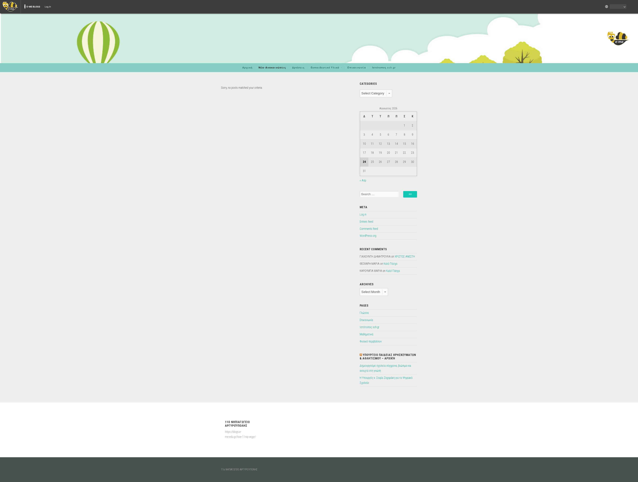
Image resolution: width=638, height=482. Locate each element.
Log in (363, 214)
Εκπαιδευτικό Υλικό (325, 67)
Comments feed (369, 228)
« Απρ (363, 180)
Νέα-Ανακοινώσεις (272, 67)
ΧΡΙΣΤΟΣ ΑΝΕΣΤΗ (405, 256)
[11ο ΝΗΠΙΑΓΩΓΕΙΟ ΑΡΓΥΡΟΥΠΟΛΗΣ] (319, 38)
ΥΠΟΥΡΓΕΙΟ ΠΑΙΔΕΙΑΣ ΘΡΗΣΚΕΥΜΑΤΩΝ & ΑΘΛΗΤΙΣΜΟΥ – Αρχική (388, 356)
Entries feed (366, 221)
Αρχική (247, 67)
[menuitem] (10, 6)
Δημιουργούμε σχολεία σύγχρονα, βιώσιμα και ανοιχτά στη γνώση (385, 368)
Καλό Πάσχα (390, 263)
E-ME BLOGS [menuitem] (33, 6)
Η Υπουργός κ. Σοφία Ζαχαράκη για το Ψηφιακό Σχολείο (386, 380)
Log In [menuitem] (48, 6)
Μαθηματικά (366, 334)
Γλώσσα (364, 313)
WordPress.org (368, 235)
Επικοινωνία (356, 67)
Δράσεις (298, 67)
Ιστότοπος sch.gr (384, 67)
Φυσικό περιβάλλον (371, 341)
